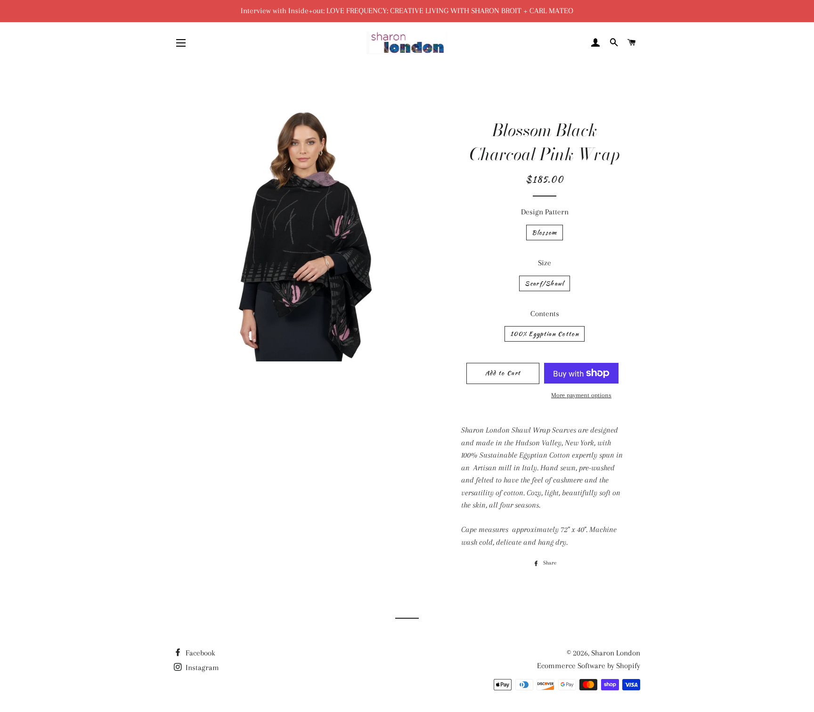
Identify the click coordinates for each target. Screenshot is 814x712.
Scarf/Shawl (544, 283)
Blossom (544, 232)
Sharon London (615, 652)
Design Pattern (545, 211)
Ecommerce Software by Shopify (588, 665)
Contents (544, 313)
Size (544, 262)
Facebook (199, 652)
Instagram (201, 667)
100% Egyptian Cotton (544, 333)
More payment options (581, 395)
